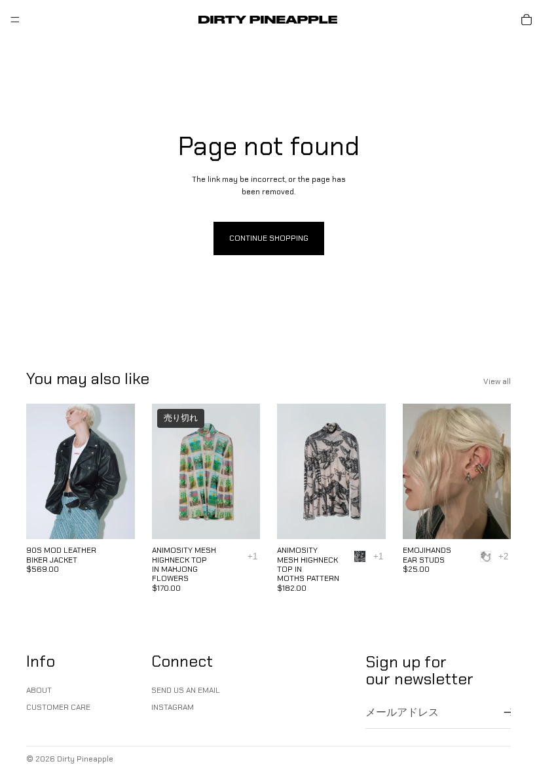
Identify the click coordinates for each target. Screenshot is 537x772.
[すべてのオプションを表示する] (252, 556)
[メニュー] (15, 20)
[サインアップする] (509, 712)
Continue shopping (268, 238)
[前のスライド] (40, 471)
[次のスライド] (120, 471)
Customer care (58, 707)
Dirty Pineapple (85, 759)
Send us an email (185, 690)
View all (497, 381)
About (39, 690)
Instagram (172, 707)
